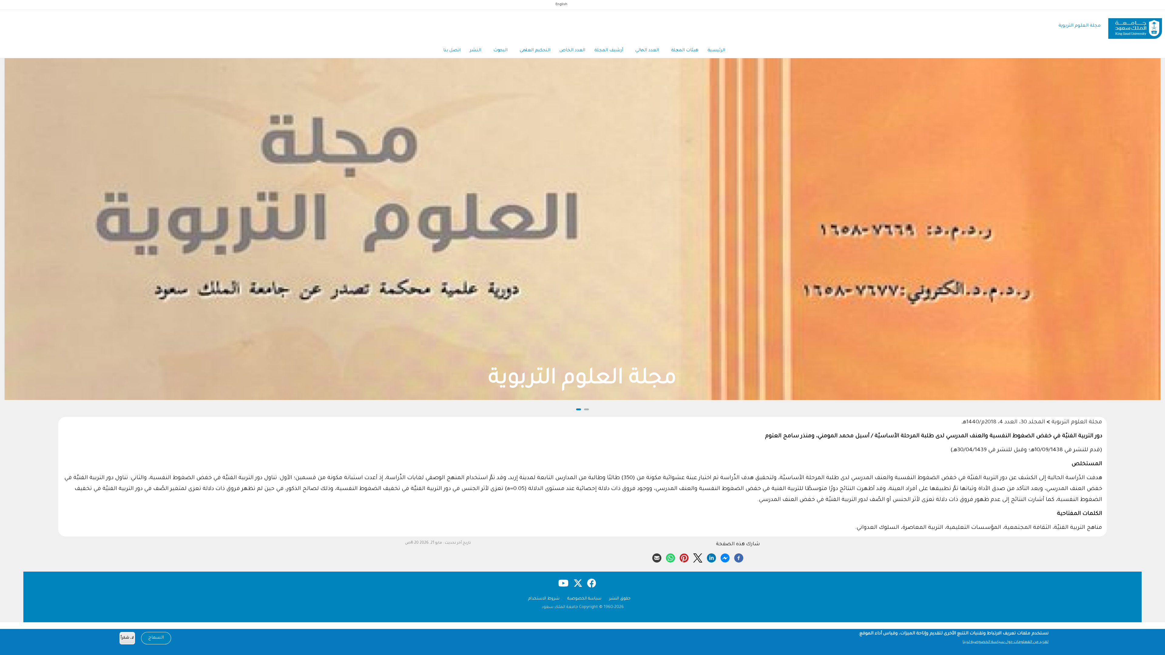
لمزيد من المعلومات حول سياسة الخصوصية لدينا (1005, 642)
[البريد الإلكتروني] (656, 557)
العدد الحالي (647, 50)
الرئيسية (716, 50)
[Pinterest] (684, 557)
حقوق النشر (619, 598)
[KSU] (1135, 26)
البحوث (500, 50)
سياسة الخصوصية (584, 598)
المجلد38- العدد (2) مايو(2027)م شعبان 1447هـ (582, 379)
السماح (156, 638)
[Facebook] (738, 557)
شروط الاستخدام (543, 598)
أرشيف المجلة (608, 50)
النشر (475, 50)
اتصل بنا (452, 50)
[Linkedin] (711, 557)
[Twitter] (697, 557)
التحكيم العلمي (535, 50)
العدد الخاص (572, 50)
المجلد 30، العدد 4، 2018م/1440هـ (1003, 422)
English (561, 4)
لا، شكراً (127, 638)
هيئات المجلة (684, 50)
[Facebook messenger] (725, 557)
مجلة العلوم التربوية (1080, 26)
